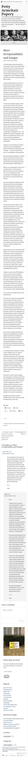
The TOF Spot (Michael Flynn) (10, 704)
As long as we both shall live (9, 726)
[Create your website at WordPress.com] (14, 1)
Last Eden (5, 699)
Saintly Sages (6, 702)
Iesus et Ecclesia (7, 695)
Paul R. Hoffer (5, 451)
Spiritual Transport (7, 722)
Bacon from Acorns (7, 687)
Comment (21, 620)
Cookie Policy (5, 751)
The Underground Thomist (9, 706)
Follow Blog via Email (11, 660)
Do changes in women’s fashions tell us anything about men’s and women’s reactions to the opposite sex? (8, 435)
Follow (6, 676)
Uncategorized (16, 423)
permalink (5, 425)
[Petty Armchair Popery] (14, 35)
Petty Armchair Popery (10, 10)
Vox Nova (5, 708)
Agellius (15, 60)
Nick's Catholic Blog (7, 701)
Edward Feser (6, 691)
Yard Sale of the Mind (8, 710)
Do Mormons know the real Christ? (11, 724)
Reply (8, 488)
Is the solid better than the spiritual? (11, 728)
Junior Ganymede (7, 697)
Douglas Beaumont (7, 689)
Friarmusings (6, 693)
